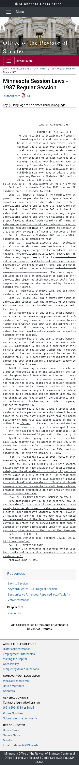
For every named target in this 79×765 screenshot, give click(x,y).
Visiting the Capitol (15, 659)
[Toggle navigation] (8, 12)
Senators (9, 691)
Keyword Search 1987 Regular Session (32, 589)
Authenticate (11, 96)
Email (30, 707)
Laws (6, 68)
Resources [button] (16, 573)
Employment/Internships (19, 654)
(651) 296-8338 (13, 707)
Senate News (11, 735)
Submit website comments (20, 718)
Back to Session (18, 583)
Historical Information (17, 649)
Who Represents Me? (16, 680)
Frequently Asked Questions (21, 669)
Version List (15, 613)
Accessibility (11, 664)
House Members (13, 685)
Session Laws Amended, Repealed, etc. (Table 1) (39, 594)
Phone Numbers (13, 713)
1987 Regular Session (62, 68)
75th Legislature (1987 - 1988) (29, 68)
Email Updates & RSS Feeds (20, 745)
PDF (28, 96)
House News (11, 730)
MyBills (7, 740)
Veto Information (19, 600)
